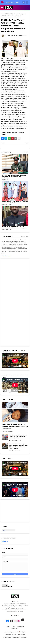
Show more (25, 152)
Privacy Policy (15, 628)
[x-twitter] (11, 621)
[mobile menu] (2, 7)
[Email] (15, 138)
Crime (9, 132)
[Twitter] (5, 138)
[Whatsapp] (9, 138)
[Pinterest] (12, 138)
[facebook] (7, 621)
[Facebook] (2, 138)
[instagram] (19, 621)
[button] (23, 2)
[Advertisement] (14, 302)
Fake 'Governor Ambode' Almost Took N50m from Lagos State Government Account (18, 436)
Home (3, 14)
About (13, 626)
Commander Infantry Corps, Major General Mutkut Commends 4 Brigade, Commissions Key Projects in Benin (18, 446)
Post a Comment (6, 256)
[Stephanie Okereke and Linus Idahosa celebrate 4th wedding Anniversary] (15, 412)
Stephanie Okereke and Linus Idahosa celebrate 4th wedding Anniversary (15, 426)
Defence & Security (18, 132)
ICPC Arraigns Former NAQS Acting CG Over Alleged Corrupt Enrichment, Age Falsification (14, 177)
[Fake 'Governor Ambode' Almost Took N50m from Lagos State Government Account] (5, 437)
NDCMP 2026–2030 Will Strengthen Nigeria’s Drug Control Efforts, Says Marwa (15, 202)
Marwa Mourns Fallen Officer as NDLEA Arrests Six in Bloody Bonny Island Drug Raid (14, 227)
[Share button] (19, 138)
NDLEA (7, 14)
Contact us (20, 626)
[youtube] (15, 621)
